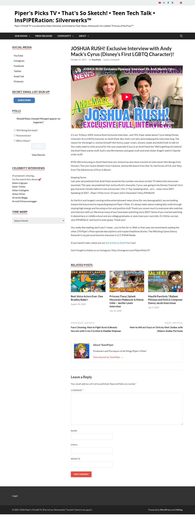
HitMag (178, 509)
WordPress (165, 509)
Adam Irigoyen (20, 182)
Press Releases (43, 36)
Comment (77, 390)
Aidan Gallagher (20, 190)
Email (74, 445)
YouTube (18, 55)
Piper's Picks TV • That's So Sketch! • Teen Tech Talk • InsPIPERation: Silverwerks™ (84, 16)
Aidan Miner (18, 193)
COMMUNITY (64, 36)
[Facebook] (168, 2)
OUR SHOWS (21, 36)
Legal (15, 495)
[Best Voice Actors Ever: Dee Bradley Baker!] (88, 282)
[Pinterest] (181, 2)
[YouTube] (159, 2)
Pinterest (18, 81)
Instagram (19, 60)
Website (75, 459)
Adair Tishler (19, 186)
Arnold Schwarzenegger (24, 201)
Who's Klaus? (23, 140)
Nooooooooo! (23, 135)
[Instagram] (164, 2)
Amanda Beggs (20, 197)
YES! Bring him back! (27, 130)
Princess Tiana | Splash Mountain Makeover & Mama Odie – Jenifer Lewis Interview (127, 301)
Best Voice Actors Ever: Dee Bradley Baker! (87, 298)
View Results (38, 154)
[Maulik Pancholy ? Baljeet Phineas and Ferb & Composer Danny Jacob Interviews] (165, 282)
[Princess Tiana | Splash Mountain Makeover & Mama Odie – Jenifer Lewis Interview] (127, 282)
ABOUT (82, 36)
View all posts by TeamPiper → (108, 357)
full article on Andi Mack (118, 242)
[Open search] (181, 36)
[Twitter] (172, 2)
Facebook (19, 65)
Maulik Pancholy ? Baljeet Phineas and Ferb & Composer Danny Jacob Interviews (165, 300)
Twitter (17, 71)
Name (74, 431)
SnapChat (19, 76)
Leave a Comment (111, 59)
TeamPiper (96, 59)
